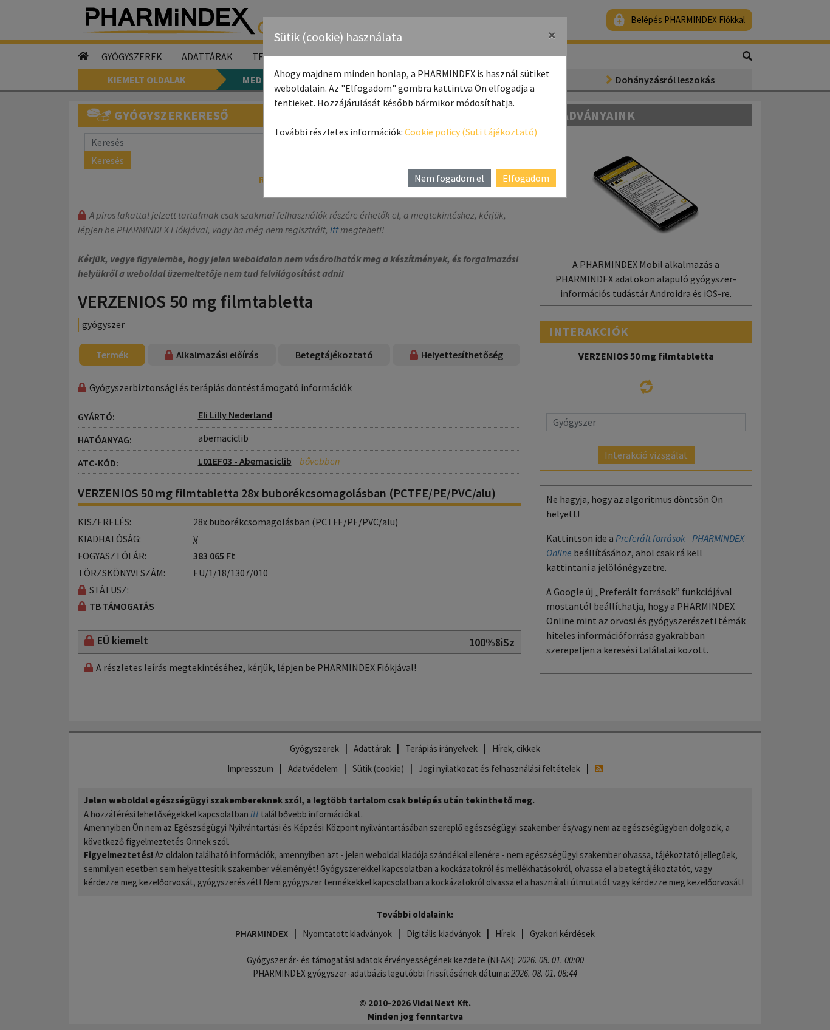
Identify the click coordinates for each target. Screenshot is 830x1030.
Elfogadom (525, 178)
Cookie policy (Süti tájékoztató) (471, 132)
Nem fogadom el (449, 178)
